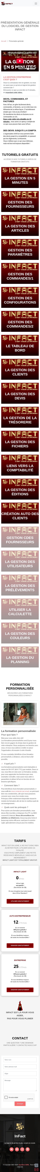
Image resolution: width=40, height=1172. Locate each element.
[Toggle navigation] (36, 4)
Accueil (3, 41)
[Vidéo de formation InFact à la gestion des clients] (18, 369)
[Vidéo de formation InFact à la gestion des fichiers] (18, 441)
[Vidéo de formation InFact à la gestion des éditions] (18, 489)
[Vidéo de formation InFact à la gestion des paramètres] (18, 249)
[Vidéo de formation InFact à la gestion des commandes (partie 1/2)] (18, 273)
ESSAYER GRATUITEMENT (20, 945)
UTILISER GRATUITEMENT (20, 901)
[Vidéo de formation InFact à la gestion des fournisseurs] (18, 201)
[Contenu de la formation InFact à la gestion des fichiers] (22, 441)
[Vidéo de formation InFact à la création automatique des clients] (18, 513)
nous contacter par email (20, 791)
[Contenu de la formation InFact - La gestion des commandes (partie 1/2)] (22, 273)
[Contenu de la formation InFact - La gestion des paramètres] (22, 249)
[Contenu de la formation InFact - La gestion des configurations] (22, 297)
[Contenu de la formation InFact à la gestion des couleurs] (20, 633)
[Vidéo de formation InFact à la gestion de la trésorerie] (18, 417)
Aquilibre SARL (24, 1165)
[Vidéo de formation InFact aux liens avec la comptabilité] (18, 465)
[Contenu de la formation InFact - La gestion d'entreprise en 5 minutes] (22, 177)
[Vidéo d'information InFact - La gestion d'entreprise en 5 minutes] (18, 177)
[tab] (20, 85)
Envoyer (20, 1104)
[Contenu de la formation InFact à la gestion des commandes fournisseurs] (20, 537)
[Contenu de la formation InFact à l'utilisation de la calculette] (20, 609)
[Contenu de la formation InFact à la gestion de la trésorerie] (22, 417)
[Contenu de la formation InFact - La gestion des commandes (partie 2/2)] (22, 321)
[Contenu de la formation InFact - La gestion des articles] (22, 225)
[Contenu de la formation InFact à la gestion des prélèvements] (20, 585)
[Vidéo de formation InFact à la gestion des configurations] (18, 297)
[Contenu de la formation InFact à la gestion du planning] (20, 657)
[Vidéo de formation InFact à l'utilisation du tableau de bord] (18, 345)
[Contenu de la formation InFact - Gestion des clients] (22, 369)
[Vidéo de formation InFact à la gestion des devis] (18, 393)
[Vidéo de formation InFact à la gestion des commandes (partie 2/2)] (18, 321)
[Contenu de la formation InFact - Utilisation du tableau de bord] (22, 345)
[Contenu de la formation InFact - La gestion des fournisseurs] (22, 201)
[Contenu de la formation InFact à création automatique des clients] (22, 513)
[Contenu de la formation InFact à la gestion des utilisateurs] (20, 561)
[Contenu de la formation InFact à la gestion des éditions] (22, 489)
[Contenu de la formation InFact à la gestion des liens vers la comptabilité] (22, 465)
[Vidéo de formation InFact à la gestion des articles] (18, 225)
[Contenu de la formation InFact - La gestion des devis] (22, 393)
